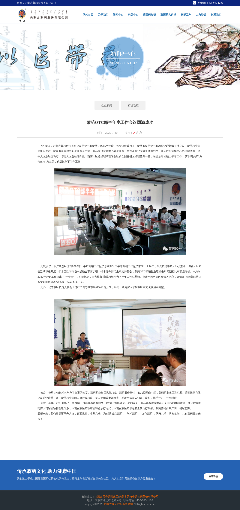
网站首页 (88, 14)
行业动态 (133, 105)
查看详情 (213, 476)
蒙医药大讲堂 (168, 14)
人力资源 (201, 14)
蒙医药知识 (149, 14)
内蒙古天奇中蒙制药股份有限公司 (138, 496)
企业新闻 (106, 105)
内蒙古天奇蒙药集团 (106, 496)
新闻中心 (118, 14)
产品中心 (133, 14)
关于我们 (103, 14)
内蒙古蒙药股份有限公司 (119, 504)
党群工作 (186, 14)
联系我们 (216, 14)
